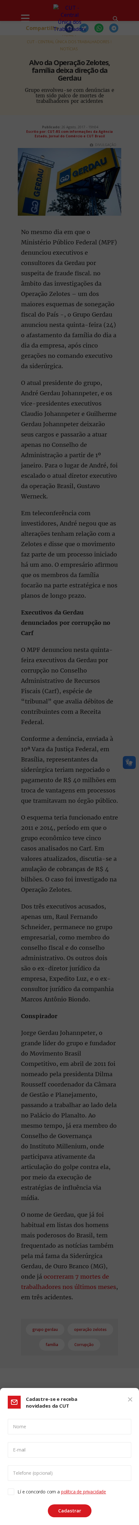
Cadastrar (69, 1511)
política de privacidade (83, 1492)
